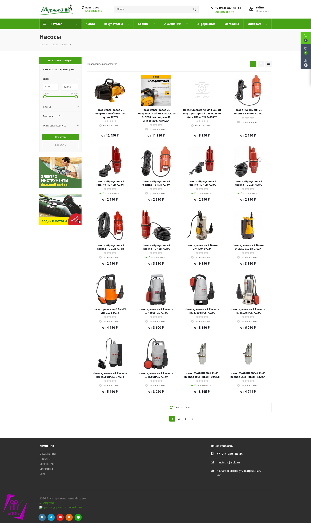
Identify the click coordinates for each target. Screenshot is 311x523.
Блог (42, 474)
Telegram (51, 517)
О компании (47, 453)
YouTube (60, 517)
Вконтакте (42, 517)
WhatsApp (78, 517)
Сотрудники (47, 463)
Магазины (46, 468)
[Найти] (194, 9)
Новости (45, 458)
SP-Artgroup (47, 502)
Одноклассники (69, 517)
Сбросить (60, 144)
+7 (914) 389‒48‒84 (228, 8)
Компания (46, 445)
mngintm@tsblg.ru (228, 462)
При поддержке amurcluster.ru (62, 507)
